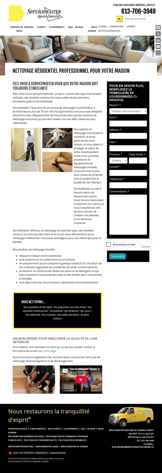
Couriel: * (114, 166)
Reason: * (115, 105)
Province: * (115, 154)
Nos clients (54, 428)
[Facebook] (158, 27)
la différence (70, 428)
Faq (70, 27)
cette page (49, 351)
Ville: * (113, 142)
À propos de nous (16, 29)
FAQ (83, 428)
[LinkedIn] (158, 40)
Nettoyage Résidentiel (109, 31)
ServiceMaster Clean (47, 446)
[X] (158, 34)
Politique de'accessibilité (72, 440)
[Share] (158, 53)
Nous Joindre (92, 29)
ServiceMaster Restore (20, 446)
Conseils (102, 26)
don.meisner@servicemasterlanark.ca (133, 447)
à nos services (37, 428)
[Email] (158, 46)
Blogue (79, 27)
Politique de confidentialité (40, 440)
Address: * (115, 129)
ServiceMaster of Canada (74, 446)
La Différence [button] (56, 27)
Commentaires (116, 26)
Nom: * (113, 117)
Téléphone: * (117, 179)
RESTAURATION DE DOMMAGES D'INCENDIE (67, 436)
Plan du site (14, 440)
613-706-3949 (138, 11)
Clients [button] (41, 27)
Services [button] (28, 27)
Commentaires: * (119, 191)
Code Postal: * (137, 154)
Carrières (130, 26)
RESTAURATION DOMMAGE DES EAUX (26, 436)
